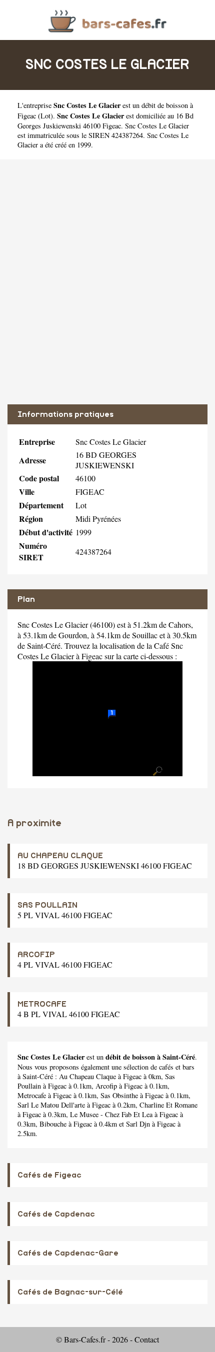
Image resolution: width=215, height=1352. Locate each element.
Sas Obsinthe (119, 1095)
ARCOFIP (36, 955)
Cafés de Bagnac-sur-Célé (70, 1292)
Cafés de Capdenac (56, 1214)
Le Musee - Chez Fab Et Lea (111, 1114)
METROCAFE (42, 1004)
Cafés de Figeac (50, 1175)
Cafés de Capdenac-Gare (68, 1253)
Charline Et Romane (169, 1105)
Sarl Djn (138, 1124)
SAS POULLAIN (48, 905)
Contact (146, 1339)
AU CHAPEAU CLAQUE (60, 856)
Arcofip (106, 1086)
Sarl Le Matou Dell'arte (51, 1105)
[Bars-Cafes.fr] (108, 19)
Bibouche (53, 1124)
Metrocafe (32, 1095)
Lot (45, 115)
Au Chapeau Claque (87, 1076)
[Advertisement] (107, 281)
